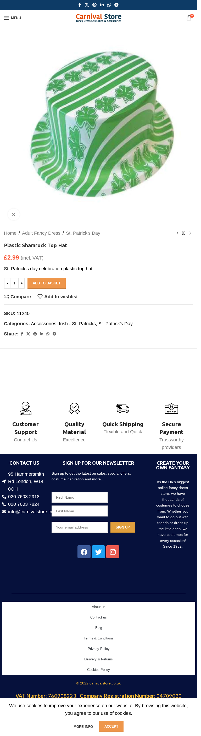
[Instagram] (112, 551)
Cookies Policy (98, 670)
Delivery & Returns (98, 659)
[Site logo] (98, 17)
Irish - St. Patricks (77, 319)
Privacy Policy (99, 649)
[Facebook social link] (80, 5)
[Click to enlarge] (14, 210)
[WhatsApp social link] (109, 5)
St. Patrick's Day (83, 229)
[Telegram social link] (116, 5)
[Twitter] (98, 551)
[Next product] (190, 229)
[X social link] (87, 5)
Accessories (43, 319)
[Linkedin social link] (101, 5)
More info (84, 727)
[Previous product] (177, 229)
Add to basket (46, 279)
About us (98, 607)
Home (10, 229)
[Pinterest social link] (94, 5)
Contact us (98, 617)
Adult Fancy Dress (41, 229)
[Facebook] (84, 551)
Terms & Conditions (99, 638)
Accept (111, 726)
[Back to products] (184, 229)
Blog (98, 628)
